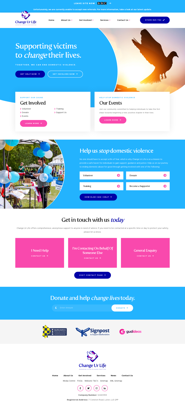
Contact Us (122, 20)
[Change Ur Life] (25, 20)
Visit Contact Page (91, 275)
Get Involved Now (64, 74)
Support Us (61, 113)
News (113, 376)
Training (60, 109)
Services (104, 20)
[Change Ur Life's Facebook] (80, 388)
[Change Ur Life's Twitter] (88, 388)
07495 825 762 (153, 20)
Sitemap (104, 381)
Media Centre (69, 381)
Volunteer (26, 109)
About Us (65, 20)
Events (25, 116)
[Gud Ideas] (130, 331)
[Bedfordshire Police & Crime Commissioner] (55, 331)
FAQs (79, 381)
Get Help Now (28, 74)
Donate (25, 113)
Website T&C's (91, 381)
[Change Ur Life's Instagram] (97, 388)
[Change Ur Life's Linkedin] (105, 388)
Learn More (32, 123)
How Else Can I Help (97, 197)
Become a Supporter (139, 186)
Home (51, 20)
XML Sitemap (116, 381)
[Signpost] (92, 331)
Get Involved (85, 20)
